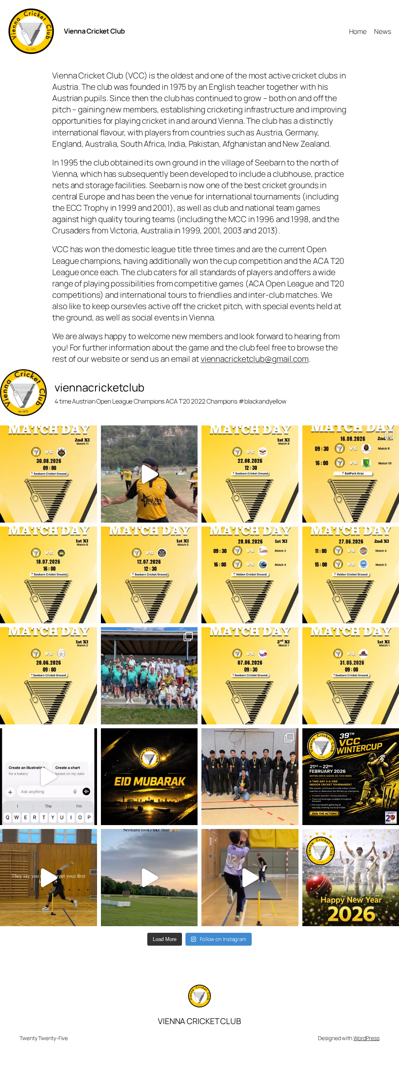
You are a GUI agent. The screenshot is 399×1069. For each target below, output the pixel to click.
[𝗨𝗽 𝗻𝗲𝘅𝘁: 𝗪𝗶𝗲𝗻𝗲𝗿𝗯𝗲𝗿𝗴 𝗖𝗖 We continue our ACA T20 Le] (149, 575)
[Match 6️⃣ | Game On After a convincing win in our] (48, 575)
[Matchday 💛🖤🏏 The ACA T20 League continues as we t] (48, 675)
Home (358, 31)
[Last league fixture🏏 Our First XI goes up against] (249, 474)
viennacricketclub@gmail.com (255, 358)
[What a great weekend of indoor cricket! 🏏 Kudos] (249, 776)
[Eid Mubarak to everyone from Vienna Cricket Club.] (149, 776)
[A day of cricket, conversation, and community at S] (149, 675)
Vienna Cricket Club (94, 31)
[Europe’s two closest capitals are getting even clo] (48, 776)
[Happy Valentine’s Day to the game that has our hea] (48, 877)
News (382, 31)
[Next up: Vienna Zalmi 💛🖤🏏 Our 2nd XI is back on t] (48, 474)
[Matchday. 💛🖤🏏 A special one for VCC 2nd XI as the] (249, 675)
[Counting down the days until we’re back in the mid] (149, 877)
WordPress (366, 1038)
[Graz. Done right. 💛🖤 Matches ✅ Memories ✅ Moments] (149, 474)
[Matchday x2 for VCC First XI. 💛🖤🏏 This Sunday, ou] (249, 575)
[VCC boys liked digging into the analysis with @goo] (249, 877)
